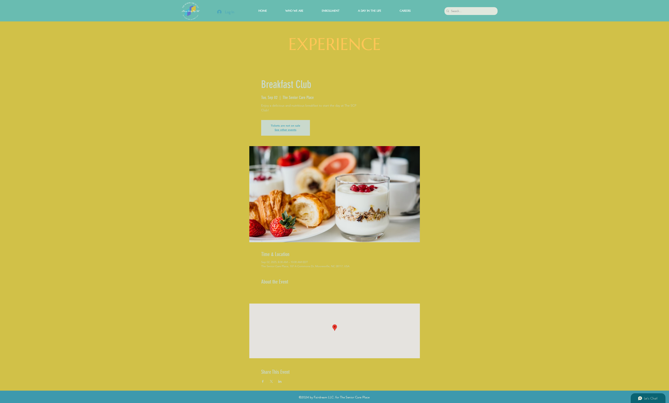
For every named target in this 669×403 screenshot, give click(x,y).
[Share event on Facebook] (262, 381)
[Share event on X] (271, 381)
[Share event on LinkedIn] (280, 381)
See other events (285, 129)
